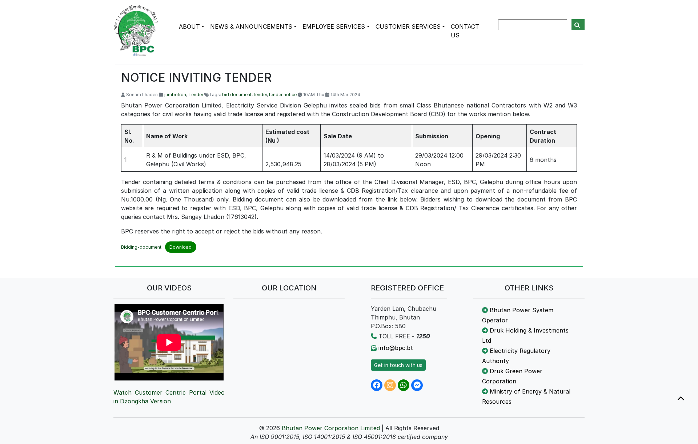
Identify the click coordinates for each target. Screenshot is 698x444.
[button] (681, 399)
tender (260, 94)
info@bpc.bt (395, 347)
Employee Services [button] (333, 26)
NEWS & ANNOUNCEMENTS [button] (251, 26)
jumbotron (175, 94)
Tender (195, 94)
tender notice (283, 94)
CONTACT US (465, 31)
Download (180, 247)
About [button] (189, 26)
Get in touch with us (398, 365)
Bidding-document (141, 247)
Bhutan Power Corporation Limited (331, 428)
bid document (237, 94)
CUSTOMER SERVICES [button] (408, 26)
